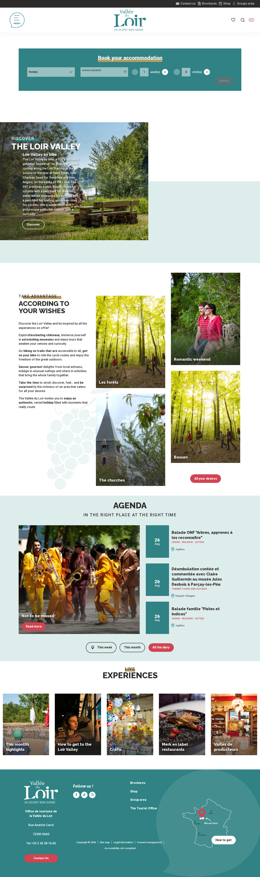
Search (224, 80)
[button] (243, 20)
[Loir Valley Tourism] (130, 20)
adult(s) (155, 72)
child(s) (197, 72)
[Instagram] (92, 795)
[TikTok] (84, 795)
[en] (251, 20)
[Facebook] (76, 795)
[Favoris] (233, 20)
